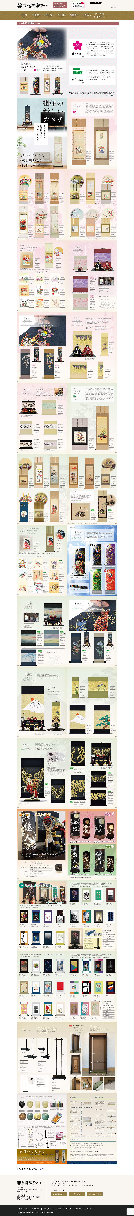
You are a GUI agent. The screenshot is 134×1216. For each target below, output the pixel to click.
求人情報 (75, 1185)
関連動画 (89, 1209)
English (113, 7)
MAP (83, 1181)
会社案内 (68, 1209)
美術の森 (77, 1194)
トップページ (23, 1209)
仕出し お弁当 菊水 (94, 1194)
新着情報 (78, 1209)
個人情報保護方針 (88, 1185)
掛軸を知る (47, 1209)
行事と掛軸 (35, 1209)
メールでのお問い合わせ (59, 1185)
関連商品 (58, 1209)
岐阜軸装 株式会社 (59, 1194)
